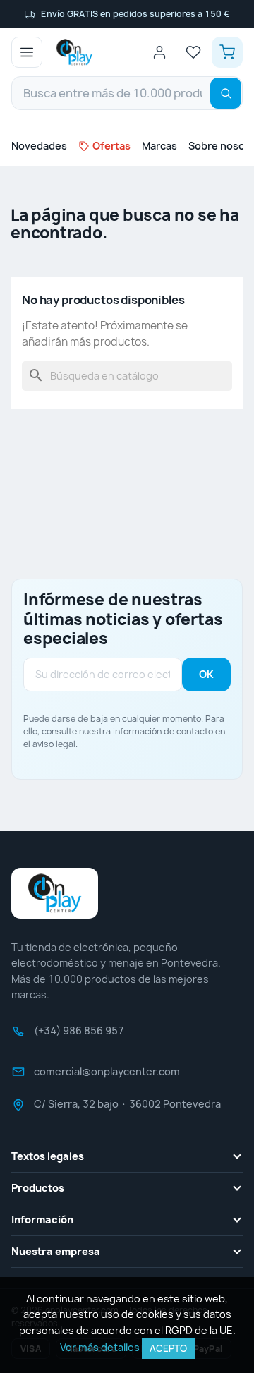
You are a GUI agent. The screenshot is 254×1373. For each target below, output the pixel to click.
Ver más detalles (100, 1347)
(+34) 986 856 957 (79, 1035)
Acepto (168, 1348)
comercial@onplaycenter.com (107, 1076)
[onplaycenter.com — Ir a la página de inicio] (74, 52)
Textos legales (47, 1156)
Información (42, 1219)
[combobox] (127, 93)
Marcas (159, 145)
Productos (37, 1187)
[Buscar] (225, 93)
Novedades (39, 145)
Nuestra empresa (55, 1251)
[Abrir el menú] (26, 52)
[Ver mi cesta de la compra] (227, 52)
